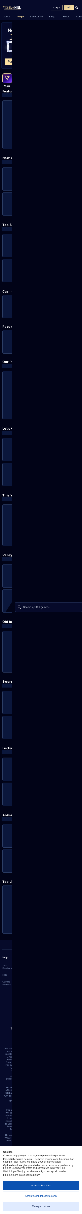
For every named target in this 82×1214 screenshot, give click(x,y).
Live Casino (36, 16)
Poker (66, 16)
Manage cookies (41, 1206)
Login (56, 7)
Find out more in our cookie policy (21, 1175)
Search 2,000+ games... (36, 607)
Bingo (52, 16)
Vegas (20, 16)
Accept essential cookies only (41, 1196)
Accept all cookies (41, 1185)
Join (69, 7)
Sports (7, 16)
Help (4, 975)
